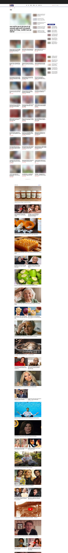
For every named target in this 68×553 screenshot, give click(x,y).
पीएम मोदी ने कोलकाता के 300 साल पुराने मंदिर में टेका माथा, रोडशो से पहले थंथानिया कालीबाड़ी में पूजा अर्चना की (40, 106)
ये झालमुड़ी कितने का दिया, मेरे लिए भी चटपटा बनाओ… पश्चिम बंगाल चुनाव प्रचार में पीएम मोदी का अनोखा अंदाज (15, 161)
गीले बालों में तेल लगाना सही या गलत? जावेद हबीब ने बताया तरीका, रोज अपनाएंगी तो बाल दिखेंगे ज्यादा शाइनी (54, 65)
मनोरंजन (31, 5)
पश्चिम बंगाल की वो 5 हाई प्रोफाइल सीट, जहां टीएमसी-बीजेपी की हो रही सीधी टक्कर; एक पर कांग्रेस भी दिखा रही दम (40, 133)
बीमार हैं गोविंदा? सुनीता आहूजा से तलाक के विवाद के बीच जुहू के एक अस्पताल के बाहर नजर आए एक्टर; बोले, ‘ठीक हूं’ (54, 43)
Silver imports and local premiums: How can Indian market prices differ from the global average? (41, 19)
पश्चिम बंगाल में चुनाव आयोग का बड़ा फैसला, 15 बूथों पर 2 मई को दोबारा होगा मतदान (40, 50)
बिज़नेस (34, 5)
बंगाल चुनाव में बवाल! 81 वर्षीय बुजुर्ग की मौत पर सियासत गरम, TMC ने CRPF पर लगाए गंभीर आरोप (15, 64)
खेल (36, 5)
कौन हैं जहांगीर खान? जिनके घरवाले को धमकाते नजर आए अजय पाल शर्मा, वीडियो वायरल (40, 91)
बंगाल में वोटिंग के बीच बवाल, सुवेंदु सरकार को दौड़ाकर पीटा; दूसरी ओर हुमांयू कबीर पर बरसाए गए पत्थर (15, 133)
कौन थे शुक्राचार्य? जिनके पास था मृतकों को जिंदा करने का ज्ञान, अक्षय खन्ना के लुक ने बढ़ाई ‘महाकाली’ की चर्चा (55, 68)
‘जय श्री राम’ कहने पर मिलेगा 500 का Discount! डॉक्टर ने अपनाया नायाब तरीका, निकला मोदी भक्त (15, 175)
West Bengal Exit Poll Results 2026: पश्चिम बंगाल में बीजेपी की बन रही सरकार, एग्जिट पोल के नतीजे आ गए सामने (27, 78)
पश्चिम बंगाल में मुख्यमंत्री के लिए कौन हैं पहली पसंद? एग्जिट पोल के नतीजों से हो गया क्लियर (40, 63)
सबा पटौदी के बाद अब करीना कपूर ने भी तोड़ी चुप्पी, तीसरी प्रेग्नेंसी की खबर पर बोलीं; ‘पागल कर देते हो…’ (55, 35)
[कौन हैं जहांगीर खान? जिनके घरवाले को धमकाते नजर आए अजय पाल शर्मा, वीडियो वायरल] (40, 87)
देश (28, 5)
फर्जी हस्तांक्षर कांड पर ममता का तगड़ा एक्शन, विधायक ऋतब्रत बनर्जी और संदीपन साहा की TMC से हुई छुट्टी (41, 27)
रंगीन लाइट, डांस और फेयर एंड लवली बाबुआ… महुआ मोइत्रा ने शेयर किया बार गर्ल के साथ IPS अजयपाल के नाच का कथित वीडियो (27, 92)
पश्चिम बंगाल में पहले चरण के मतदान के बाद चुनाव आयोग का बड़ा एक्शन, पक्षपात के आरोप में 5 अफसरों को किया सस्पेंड (15, 119)
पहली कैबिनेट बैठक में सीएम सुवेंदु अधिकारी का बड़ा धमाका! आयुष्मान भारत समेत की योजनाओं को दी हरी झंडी (41, 31)
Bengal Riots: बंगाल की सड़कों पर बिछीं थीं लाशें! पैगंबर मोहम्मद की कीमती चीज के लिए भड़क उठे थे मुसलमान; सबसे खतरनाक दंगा (27, 133)
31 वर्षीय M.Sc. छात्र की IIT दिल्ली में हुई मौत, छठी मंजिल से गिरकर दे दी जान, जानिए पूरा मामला (54, 57)
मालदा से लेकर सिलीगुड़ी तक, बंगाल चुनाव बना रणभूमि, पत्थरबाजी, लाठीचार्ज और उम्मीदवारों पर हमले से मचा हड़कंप (40, 119)
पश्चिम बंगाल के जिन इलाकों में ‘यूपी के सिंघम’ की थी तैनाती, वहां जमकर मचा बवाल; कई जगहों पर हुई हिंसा (27, 64)
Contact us (40, 5)
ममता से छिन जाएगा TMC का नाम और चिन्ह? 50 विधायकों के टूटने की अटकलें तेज (41, 23)
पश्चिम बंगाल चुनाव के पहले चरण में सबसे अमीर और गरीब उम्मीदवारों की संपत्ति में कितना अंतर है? (28, 161)
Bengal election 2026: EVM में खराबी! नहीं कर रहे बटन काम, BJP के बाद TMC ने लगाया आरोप (15, 92)
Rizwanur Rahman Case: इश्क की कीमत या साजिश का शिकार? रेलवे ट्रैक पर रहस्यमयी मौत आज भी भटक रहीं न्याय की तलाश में (15, 50)
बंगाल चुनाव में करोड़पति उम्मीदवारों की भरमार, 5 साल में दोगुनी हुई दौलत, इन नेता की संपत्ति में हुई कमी (40, 161)
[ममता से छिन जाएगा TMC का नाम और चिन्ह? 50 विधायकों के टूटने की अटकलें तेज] (35, 23)
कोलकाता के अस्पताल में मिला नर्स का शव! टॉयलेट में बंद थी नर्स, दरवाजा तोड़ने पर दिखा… (41, 15)
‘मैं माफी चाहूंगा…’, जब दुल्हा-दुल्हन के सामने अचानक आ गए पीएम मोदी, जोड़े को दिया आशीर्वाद (40, 174)
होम (26, 5)
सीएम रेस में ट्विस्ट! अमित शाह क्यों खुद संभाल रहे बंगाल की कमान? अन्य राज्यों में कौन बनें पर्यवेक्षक (27, 50)
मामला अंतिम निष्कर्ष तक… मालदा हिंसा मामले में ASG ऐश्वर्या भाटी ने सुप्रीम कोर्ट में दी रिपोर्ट (27, 174)
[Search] (55, 5)
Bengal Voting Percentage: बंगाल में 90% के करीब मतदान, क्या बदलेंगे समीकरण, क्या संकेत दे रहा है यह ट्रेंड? (28, 119)
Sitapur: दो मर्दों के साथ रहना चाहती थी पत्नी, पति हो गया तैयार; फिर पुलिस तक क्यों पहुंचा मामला (54, 39)
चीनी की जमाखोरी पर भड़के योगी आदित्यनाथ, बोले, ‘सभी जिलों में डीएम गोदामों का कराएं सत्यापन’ (54, 61)
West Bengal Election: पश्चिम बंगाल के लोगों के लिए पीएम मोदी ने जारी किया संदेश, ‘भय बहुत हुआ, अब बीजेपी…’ (28, 106)
